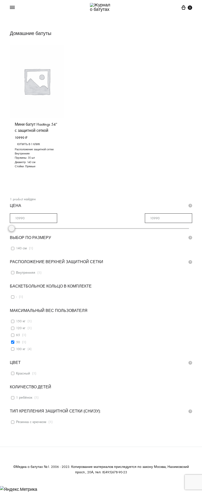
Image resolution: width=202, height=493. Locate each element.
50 (18, 342)
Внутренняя (25, 273)
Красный (23, 373)
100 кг (20, 349)
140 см (21, 248)
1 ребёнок (24, 397)
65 (18, 335)
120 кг (20, 328)
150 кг (20, 321)
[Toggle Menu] (12, 7)
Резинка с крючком (31, 422)
